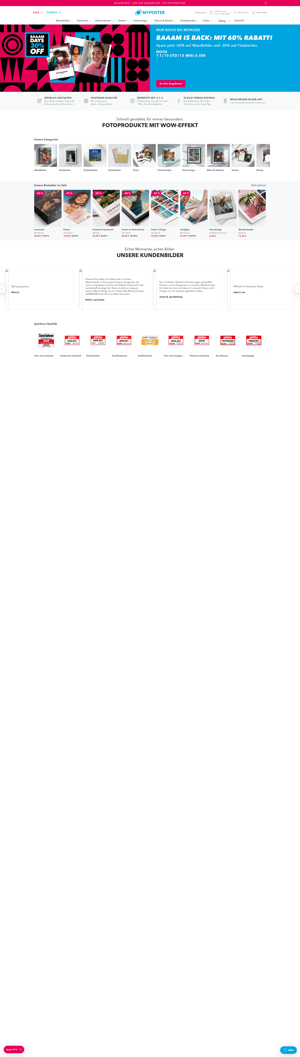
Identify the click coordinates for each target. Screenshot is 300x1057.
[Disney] (223, 20)
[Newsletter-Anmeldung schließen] (20, 1049)
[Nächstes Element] (269, 158)
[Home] (150, 12)
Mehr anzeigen (258, 185)
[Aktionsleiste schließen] (265, 3)
